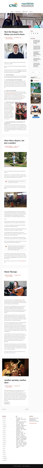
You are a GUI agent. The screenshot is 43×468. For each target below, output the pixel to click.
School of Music (22, 260)
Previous (27, 409)
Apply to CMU (25, 11)
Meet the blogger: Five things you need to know (14, 33)
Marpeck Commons (23, 439)
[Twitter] (33, 33)
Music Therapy (10, 271)
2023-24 (4, 436)
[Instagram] (35, 33)
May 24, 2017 (17, 146)
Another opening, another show (15, 381)
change (22, 424)
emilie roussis (18, 430)
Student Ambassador (9, 37)
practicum (4, 456)
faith (24, 433)
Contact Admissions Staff (33, 423)
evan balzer (18, 433)
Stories (12, 11)
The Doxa (21, 96)
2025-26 (4, 440)
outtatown (18, 442)
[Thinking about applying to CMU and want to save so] (36, 88)
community (18, 429)
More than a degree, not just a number (14, 141)
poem (17, 443)
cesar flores (18, 424)
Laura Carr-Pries (24, 438)
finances (4, 454)
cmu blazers (18, 425)
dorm (21, 429)
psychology (25, 443)
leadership (17, 439)
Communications (23, 425)
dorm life (24, 429)
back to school (23, 419)
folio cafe (21, 434)
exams (22, 433)
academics (11, 147)
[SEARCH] (39, 72)
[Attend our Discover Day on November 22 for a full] (36, 98)
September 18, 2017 (18, 37)
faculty (4, 450)
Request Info (17, 11)
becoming (17, 420)
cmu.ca (31, 11)
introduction (18, 438)
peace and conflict (23, 442)
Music (7, 390)
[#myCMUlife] (21, 7)
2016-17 (7, 276)
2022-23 (4, 434)
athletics (4, 444)
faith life (4, 452)
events (4, 448)
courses (4, 446)
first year (17, 434)
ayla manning (18, 419)
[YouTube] (37, 33)
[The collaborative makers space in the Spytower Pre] (36, 109)
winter (17, 447)
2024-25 (4, 438)
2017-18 (7, 38)
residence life (5, 458)
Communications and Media (10, 93)
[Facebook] (31, 33)
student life (11, 38)
